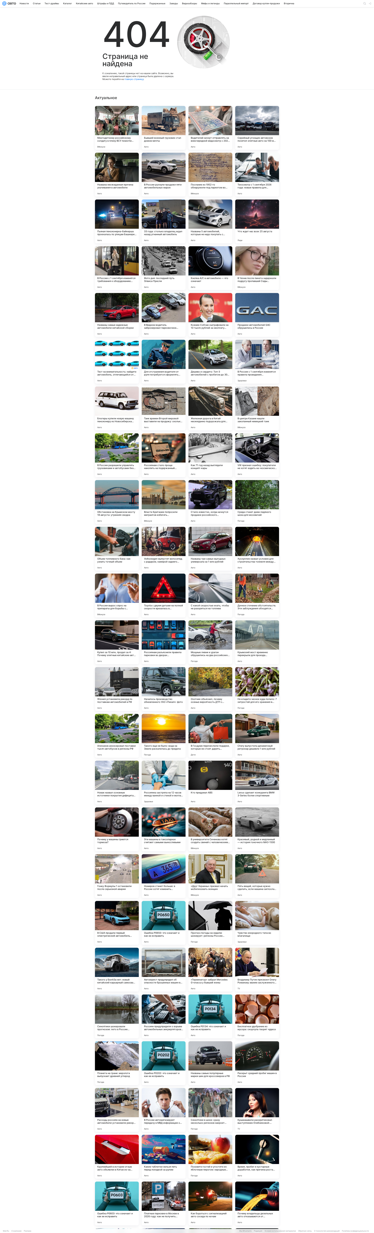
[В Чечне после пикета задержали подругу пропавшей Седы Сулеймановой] (257, 268)
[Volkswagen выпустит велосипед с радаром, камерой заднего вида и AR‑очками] (164, 549)
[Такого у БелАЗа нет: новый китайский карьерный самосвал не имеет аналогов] (117, 970)
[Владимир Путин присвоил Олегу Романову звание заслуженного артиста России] (257, 970)
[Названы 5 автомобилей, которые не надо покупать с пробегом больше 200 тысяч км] (210, 221)
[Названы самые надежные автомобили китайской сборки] (117, 315)
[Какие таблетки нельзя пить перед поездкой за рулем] (164, 1157)
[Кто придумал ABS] (210, 783)
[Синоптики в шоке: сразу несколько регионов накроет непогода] (210, 1110)
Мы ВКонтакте (245, 1231)
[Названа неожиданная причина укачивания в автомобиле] (117, 175)
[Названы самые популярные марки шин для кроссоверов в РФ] (210, 1063)
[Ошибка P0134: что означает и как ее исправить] (210, 1016)
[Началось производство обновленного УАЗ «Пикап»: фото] (164, 689)
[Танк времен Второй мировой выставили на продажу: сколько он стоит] (164, 408)
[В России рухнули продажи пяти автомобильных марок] (164, 175)
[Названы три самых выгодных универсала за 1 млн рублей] (210, 549)
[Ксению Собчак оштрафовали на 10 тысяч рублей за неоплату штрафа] (210, 315)
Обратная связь (305, 1231)
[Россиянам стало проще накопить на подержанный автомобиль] (164, 455)
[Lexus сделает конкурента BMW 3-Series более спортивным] (257, 783)
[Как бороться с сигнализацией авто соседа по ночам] (210, 1203)
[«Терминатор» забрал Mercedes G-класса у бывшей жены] (210, 970)
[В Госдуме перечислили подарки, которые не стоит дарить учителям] (210, 736)
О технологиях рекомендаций (327, 1231)
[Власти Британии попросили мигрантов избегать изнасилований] (164, 502)
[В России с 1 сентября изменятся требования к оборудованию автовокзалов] (117, 268)
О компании (16, 1231)
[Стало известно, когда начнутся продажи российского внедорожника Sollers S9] (210, 502)
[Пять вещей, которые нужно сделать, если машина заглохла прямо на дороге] (257, 876)
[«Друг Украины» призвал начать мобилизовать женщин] (210, 876)
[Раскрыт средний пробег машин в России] (257, 1063)
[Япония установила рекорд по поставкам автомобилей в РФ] (117, 689)
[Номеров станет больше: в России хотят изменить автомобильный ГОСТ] (164, 876)
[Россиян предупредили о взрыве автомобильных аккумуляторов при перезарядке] (164, 1016)
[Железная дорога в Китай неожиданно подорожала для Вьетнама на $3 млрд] (210, 408)
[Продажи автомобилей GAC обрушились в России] (257, 315)
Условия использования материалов (280, 1231)
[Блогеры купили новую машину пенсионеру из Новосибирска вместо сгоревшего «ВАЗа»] (117, 408)
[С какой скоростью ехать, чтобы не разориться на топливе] (210, 595)
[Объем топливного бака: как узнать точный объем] (117, 549)
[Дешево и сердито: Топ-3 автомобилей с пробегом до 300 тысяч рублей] (210, 362)
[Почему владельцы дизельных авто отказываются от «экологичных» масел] (257, 1203)
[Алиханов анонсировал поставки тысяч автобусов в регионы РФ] (117, 736)
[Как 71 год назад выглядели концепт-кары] (210, 455)
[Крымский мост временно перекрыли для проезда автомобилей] (257, 642)
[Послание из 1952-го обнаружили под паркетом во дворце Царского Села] (210, 175)
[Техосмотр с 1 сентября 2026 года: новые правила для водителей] (257, 175)
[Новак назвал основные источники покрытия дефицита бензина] (117, 783)
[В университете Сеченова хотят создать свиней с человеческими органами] (210, 829)
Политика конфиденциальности (355, 1231)
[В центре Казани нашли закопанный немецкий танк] (257, 408)
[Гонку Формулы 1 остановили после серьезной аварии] (117, 876)
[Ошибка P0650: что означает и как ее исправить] (164, 923)
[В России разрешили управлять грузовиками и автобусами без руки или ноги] (117, 455)
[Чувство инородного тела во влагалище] (257, 923)
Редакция (258, 1231)
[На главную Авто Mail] (11, 3)
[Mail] (4, 3)
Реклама (27, 1231)
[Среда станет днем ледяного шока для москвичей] (257, 502)
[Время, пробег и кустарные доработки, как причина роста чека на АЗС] (257, 1157)
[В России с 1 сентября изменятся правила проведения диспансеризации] (257, 362)
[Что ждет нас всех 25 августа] (257, 221)
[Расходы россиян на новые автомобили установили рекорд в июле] (117, 1110)
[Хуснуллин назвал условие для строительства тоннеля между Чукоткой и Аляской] (257, 549)
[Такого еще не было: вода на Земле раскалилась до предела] (164, 736)
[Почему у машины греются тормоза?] (117, 829)
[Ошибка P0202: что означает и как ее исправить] (164, 1063)
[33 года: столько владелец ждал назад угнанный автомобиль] (164, 221)
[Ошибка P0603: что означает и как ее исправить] (117, 1203)
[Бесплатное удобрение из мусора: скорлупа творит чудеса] (257, 1016)
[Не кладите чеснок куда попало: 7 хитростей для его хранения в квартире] (257, 689)
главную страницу (134, 79)
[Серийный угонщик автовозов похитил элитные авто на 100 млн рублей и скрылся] (257, 128)
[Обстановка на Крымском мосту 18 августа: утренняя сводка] (117, 502)
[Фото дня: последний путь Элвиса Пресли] (164, 268)
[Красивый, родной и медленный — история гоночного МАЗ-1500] (257, 829)
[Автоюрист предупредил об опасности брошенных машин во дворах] (164, 970)
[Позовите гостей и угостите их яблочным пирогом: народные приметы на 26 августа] (210, 1157)
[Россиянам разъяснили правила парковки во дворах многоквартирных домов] (164, 642)
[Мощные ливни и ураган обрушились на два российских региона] (210, 642)
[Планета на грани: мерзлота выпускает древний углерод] (117, 1063)
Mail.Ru (6, 1231)
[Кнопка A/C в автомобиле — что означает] (210, 268)
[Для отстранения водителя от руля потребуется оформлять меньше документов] (164, 362)
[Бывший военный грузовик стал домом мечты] (164, 128)
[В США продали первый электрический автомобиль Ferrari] (117, 923)
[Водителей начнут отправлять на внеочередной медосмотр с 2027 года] (210, 128)
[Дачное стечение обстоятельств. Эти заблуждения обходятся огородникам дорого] (257, 595)
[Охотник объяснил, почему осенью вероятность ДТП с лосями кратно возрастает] (210, 689)
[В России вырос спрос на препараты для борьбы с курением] (117, 595)
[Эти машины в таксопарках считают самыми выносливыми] (164, 829)
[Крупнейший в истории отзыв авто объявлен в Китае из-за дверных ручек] (117, 1157)
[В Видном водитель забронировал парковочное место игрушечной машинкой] (164, 315)
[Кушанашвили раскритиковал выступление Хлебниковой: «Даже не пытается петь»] (257, 1110)
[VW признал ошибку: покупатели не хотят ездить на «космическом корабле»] (257, 455)
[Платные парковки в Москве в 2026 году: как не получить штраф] (164, 1203)
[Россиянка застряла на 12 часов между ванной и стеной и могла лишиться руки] (164, 783)
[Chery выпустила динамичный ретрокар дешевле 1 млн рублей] (257, 736)
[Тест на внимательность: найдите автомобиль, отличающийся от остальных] (117, 362)
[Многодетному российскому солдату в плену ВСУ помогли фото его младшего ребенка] (117, 128)
